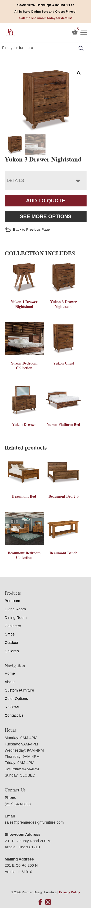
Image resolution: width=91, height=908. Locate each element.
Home (10, 673)
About (10, 682)
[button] (79, 73)
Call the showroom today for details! (45, 18)
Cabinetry (13, 626)
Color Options (16, 698)
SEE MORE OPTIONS (45, 216)
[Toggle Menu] (83, 32)
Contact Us (14, 715)
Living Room (15, 609)
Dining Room (16, 617)
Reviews (12, 707)
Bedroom (12, 601)
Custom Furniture (19, 690)
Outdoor (11, 642)
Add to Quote (45, 200)
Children (12, 651)
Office (10, 634)
